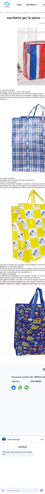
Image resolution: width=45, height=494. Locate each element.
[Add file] (3, 490)
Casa (2, 13)
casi (7, 13)
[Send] (42, 490)
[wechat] (26, 388)
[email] (14, 388)
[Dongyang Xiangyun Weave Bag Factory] (7, 4)
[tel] (33, 388)
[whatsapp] (20, 388)
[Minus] (41, 439)
